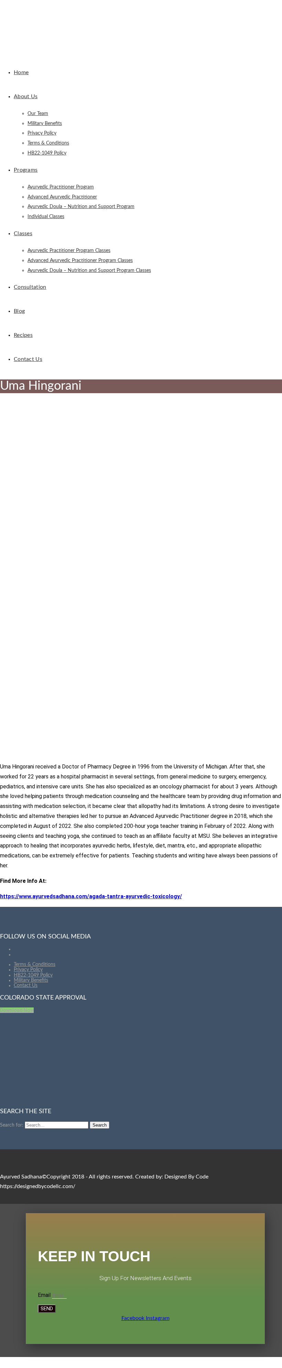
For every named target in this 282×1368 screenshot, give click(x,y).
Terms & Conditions (34, 964)
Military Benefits (31, 980)
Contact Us (25, 985)
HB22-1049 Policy (33, 975)
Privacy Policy (28, 969)
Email (45, 1295)
